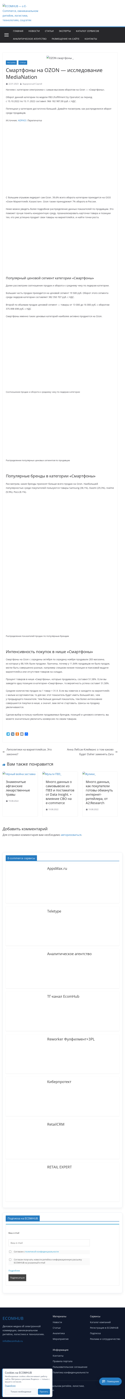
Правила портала (62, 1361)
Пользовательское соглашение (70, 1366)
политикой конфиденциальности (42, 1251)
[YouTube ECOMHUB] (102, 1387)
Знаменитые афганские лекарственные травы (18, 788)
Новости (34, 31)
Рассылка (11, 62)
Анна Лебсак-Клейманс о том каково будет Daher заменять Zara (90, 752)
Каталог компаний (100, 1322)
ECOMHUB (13, 1318)
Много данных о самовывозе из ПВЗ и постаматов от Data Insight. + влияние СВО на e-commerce (60, 792)
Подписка (95, 1333)
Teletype (54, 911)
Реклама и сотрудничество (105, 1338)
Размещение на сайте (65, 38)
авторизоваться (71, 835)
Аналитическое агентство (30, 38)
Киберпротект (59, 1081)
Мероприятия (61, 1338)
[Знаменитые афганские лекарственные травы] (19, 774)
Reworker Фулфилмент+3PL (71, 1039)
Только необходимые (21, 1391)
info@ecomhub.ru (13, 1341)
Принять (44, 1391)
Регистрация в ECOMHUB (104, 1327)
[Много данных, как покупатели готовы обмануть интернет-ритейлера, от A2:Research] (89, 774)
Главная (18, 31)
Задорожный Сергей (32, 83)
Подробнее (14, 1270)
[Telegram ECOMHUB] (110, 1387)
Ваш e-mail (13, 1233)
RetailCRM (55, 1124)
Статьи (49, 31)
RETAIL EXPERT (59, 1166)
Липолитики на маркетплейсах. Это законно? (29, 752)
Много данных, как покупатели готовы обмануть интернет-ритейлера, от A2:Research (99, 792)
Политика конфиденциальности (71, 1372)
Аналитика (59, 1333)
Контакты (91, 38)
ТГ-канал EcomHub (63, 996)
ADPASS (22, 120)
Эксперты (65, 31)
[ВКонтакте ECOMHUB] (118, 1387)
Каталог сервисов (87, 31)
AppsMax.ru (57, 868)
